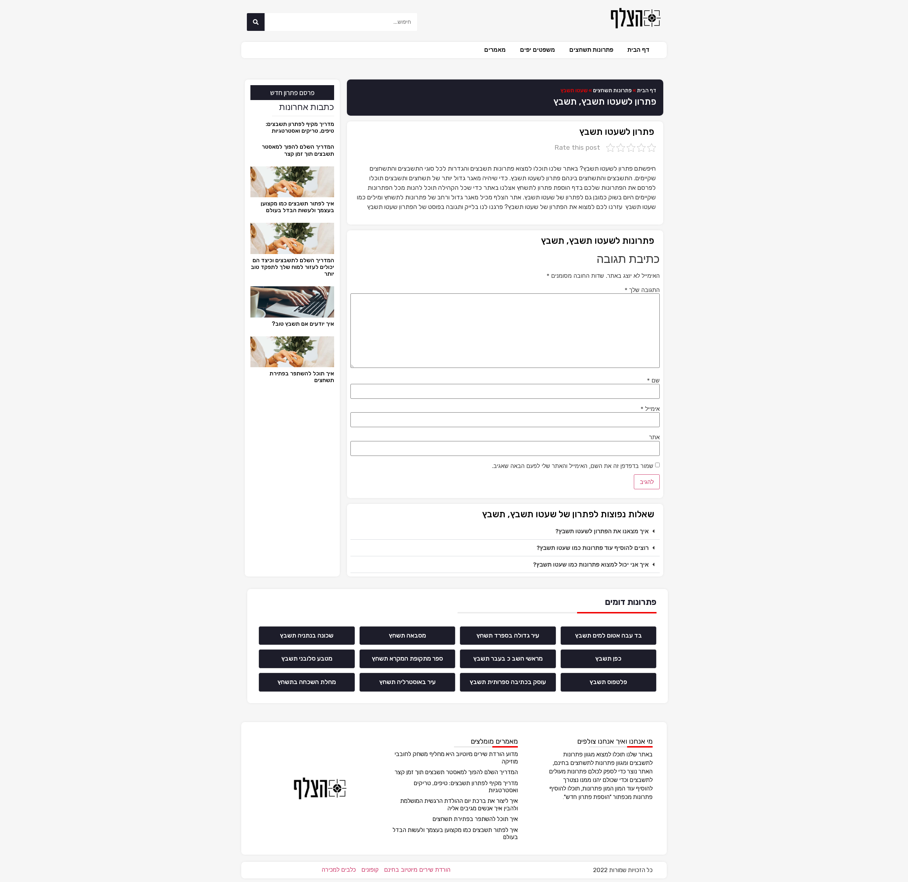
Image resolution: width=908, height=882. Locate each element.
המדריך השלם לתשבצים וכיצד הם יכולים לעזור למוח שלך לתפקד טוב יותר (292, 267)
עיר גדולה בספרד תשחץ (507, 635)
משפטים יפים (537, 50)
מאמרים (495, 50)
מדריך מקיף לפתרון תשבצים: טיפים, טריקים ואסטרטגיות (300, 127)
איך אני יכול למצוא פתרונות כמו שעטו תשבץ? (591, 564)
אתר (654, 437)
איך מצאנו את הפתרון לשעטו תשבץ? (602, 531)
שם (653, 380)
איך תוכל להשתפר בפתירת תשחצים (475, 818)
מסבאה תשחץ (407, 635)
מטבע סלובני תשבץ (306, 658)
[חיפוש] (256, 22)
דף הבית (638, 50)
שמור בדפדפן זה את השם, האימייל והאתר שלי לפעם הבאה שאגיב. (572, 466)
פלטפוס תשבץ (608, 682)
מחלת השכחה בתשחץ (306, 682)
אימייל (650, 409)
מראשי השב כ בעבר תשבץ (508, 658)
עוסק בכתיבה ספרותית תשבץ (508, 682)
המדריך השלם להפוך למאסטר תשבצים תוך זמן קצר (298, 150)
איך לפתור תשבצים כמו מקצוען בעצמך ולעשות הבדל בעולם (297, 207)
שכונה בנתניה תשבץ (306, 635)
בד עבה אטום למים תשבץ (608, 635)
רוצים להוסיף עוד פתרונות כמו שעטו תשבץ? (593, 547)
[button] (505, 531)
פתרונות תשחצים (591, 50)
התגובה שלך (642, 290)
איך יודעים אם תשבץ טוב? (303, 323)
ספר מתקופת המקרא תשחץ (407, 658)
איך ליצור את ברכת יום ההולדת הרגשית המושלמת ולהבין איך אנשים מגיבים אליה (459, 804)
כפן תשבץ (608, 658)
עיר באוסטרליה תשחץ (407, 682)
